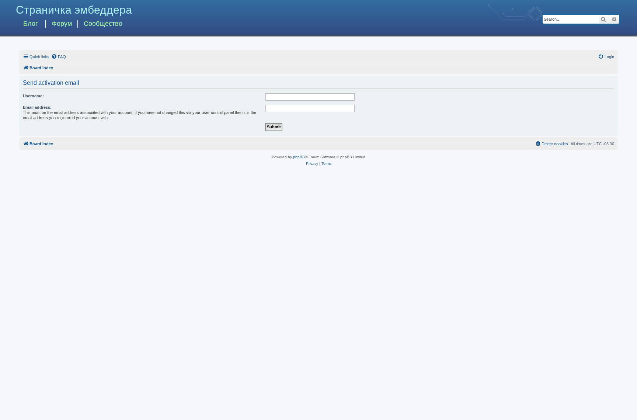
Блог (30, 23)
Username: (33, 96)
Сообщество (103, 23)
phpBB (299, 157)
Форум (62, 23)
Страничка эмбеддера (74, 10)
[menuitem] (58, 56)
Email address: (37, 107)
